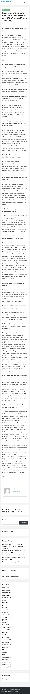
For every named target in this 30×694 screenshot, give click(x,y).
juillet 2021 (5, 647)
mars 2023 (5, 622)
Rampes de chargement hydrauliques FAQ (13, 555)
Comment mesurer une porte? (10, 562)
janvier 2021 (5, 654)
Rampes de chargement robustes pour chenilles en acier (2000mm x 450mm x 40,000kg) (13, 546)
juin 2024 (5, 605)
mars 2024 (5, 612)
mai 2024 (5, 607)
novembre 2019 (6, 667)
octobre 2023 (6, 617)
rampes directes (15, 689)
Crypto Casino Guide (8, 531)
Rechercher (5, 519)
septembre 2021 (6, 644)
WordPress (10, 691)
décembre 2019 (6, 664)
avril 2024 (5, 610)
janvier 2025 (5, 587)
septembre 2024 (6, 597)
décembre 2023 (6, 615)
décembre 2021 (6, 639)
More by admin (16, 491)
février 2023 (5, 625)
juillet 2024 (5, 602)
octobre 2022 (6, 630)
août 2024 (5, 600)
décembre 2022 (6, 627)
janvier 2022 (5, 637)
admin (5, 23)
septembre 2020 (6, 662)
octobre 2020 (6, 659)
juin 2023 (4, 620)
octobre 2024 (6, 595)
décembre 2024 (6, 590)
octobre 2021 (6, 642)
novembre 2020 (6, 657)
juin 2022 (4, 635)
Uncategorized (6, 9)
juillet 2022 (5, 632)
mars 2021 (5, 652)
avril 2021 (5, 649)
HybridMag (19, 691)
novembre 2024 (6, 592)
